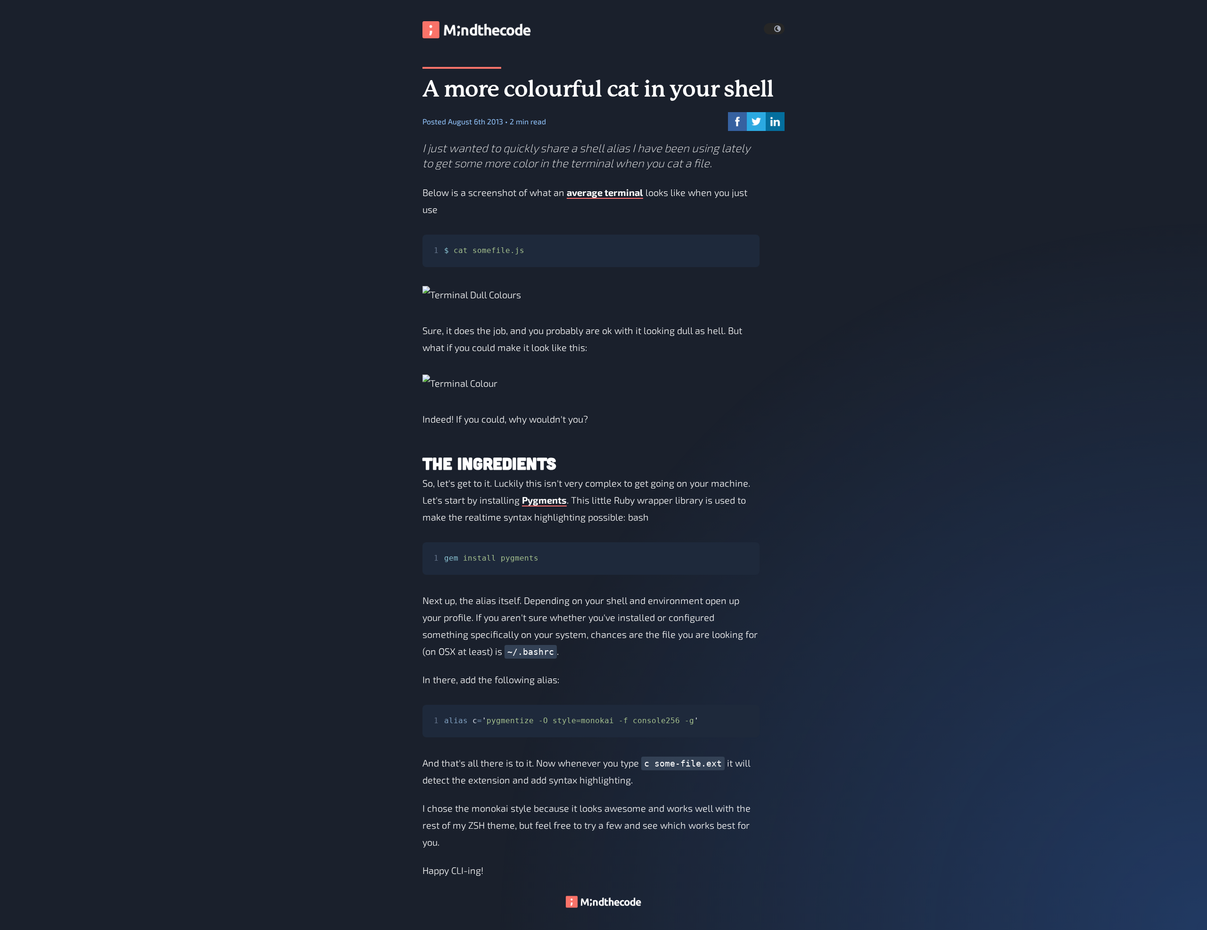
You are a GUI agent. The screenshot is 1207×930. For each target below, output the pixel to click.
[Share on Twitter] (756, 121)
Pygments (544, 500)
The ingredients (489, 463)
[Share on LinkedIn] (775, 121)
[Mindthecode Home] (476, 29)
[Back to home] (603, 904)
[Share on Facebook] (737, 121)
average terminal (605, 192)
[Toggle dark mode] (774, 28)
